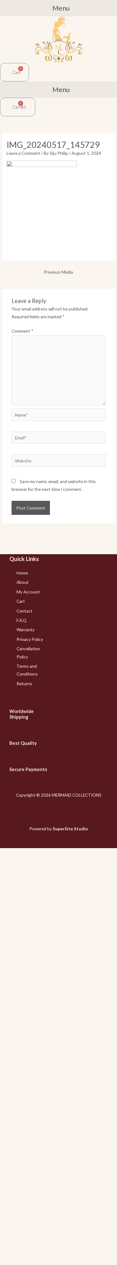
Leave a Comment (23, 153)
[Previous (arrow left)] (8, 1260)
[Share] (24, 1249)
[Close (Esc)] (8, 1249)
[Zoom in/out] (57, 1249)
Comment (22, 331)
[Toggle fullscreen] (41, 1249)
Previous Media (58, 272)
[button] (58, 8)
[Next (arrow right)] (24, 1260)
